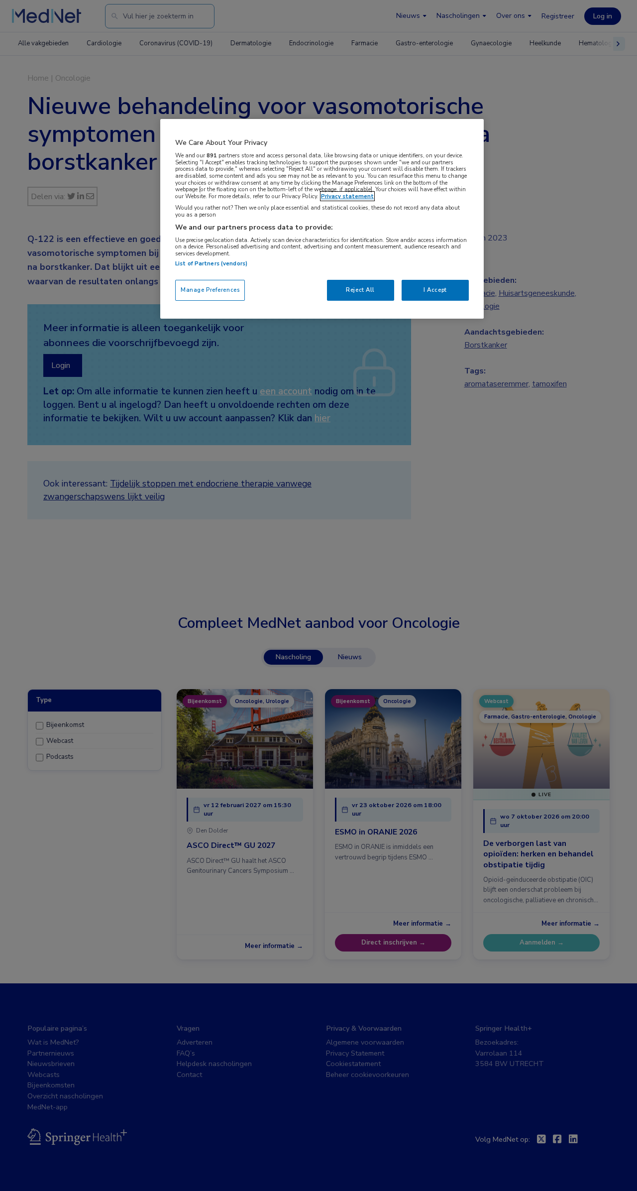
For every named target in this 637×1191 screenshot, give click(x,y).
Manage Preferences (210, 290)
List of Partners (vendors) (211, 263)
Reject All (360, 290)
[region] (322, 219)
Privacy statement (347, 196)
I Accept (435, 290)
